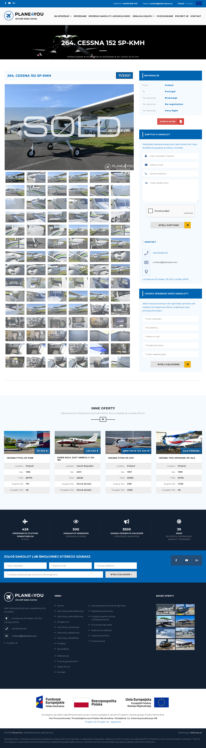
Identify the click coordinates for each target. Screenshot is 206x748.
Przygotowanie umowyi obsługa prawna (103, 618)
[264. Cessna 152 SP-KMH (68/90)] (36, 322)
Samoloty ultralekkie (68, 638)
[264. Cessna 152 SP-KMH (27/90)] (57, 230)
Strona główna (75, 57)
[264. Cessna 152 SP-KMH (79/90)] (14, 348)
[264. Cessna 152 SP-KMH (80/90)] (36, 348)
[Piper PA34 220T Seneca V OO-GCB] (165, 621)
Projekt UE (181, 16)
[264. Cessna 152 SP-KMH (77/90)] (99, 335)
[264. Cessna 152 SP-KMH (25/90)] (14, 230)
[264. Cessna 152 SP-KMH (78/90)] (120, 335)
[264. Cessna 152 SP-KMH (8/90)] (36, 190)
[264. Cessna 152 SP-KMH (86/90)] (36, 362)
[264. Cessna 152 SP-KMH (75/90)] (57, 335)
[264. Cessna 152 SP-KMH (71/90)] (99, 322)
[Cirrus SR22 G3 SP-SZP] (165, 632)
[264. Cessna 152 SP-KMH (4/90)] (78, 177)
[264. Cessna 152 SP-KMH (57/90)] (57, 296)
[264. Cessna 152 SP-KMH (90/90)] (120, 362)
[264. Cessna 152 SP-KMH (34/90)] (78, 243)
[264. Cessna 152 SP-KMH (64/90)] (78, 309)
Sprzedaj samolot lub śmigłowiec (109, 16)
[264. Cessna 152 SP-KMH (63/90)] (57, 309)
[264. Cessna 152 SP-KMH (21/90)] (57, 216)
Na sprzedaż (61, 16)
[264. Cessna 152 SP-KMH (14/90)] (36, 203)
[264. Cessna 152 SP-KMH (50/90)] (36, 282)
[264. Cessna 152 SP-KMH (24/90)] (120, 216)
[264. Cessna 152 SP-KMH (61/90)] (14, 309)
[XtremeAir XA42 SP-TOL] (185, 644)
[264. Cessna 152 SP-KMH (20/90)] (36, 216)
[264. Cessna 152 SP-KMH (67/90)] (14, 322)
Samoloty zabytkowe (68, 632)
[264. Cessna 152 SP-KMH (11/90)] (99, 190)
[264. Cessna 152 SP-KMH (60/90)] (120, 296)
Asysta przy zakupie (101, 630)
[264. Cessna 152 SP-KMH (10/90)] (78, 190)
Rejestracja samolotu (102, 611)
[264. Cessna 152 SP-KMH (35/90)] (99, 243)
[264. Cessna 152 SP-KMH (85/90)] (14, 362)
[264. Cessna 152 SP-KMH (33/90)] (57, 243)
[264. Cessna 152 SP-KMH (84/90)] (120, 348)
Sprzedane (80, 16)
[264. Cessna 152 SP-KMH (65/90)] (99, 309)
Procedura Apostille (101, 624)
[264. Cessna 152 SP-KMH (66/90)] (120, 309)
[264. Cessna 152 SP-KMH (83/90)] (99, 348)
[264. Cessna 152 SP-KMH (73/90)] (14, 335)
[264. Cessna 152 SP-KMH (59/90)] (99, 296)
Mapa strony (63, 666)
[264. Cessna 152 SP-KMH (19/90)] (14, 216)
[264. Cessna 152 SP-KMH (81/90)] (57, 348)
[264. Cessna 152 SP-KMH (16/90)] (78, 203)
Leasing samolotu (100, 635)
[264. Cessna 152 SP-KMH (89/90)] (99, 362)
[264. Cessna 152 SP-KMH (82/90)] (78, 348)
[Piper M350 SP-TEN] (165, 609)
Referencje (63, 655)
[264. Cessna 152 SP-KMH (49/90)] (14, 282)
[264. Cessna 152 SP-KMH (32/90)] (36, 243)
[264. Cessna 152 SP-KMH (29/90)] (99, 230)
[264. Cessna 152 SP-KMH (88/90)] (78, 362)
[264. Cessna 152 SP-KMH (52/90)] (78, 282)
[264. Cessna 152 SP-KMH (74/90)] (36, 335)
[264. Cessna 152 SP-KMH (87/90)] (57, 362)
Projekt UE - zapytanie (109, 721)
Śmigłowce (63, 622)
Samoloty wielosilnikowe (70, 616)
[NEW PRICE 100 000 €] (128, 442)
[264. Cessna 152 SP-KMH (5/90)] (99, 177)
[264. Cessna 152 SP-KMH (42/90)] (120, 256)
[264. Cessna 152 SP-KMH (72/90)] (120, 322)
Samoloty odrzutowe (68, 627)
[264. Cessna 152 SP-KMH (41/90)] (99, 256)
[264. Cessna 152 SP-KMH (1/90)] (14, 177)
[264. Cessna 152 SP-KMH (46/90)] (78, 269)
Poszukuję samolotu (67, 661)
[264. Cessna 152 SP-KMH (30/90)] (120, 230)
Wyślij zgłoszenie (169, 364)
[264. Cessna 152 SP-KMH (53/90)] (99, 282)
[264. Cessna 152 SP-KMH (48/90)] (120, 269)
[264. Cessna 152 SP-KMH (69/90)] (57, 322)
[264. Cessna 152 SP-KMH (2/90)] (36, 177)
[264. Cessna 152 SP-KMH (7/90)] (14, 190)
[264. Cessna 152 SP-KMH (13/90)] (14, 203)
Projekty (61, 643)
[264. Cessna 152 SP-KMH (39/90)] (57, 256)
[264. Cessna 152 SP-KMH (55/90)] (14, 296)
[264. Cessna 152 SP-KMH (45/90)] (57, 269)
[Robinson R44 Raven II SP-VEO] (165, 644)
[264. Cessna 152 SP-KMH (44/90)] (36, 269)
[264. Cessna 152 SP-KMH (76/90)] (78, 335)
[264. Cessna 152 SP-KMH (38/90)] (36, 256)
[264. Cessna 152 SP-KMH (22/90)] (78, 216)
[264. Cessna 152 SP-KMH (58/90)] (78, 296)
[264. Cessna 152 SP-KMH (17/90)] (99, 203)
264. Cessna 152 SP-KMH (128, 57)
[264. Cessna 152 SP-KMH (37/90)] (14, 256)
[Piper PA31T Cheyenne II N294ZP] (185, 621)
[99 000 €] (27, 442)
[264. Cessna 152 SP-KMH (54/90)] (120, 282)
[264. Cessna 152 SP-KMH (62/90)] (36, 309)
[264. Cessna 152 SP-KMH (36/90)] (120, 243)
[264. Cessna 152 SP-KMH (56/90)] (36, 296)
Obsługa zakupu (142, 16)
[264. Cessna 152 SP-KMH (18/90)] (120, 203)
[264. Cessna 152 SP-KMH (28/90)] (78, 230)
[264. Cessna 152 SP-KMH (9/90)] (57, 190)
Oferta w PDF (168, 121)
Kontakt (196, 16)
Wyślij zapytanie (169, 225)
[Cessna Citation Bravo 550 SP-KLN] (185, 632)
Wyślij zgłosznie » (121, 574)
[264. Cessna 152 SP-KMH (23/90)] (99, 216)
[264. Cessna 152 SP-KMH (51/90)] (57, 282)
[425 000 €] (78, 442)
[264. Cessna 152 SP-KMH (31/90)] (14, 243)
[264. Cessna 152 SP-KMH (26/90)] (36, 230)
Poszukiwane (165, 16)
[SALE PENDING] (179, 442)
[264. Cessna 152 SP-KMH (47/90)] (99, 269)
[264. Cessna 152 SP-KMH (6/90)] (120, 177)
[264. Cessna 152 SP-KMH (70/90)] (78, 322)
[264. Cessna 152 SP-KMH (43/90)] (14, 269)
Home (60, 605)
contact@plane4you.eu (165, 262)
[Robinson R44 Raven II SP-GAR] (185, 609)
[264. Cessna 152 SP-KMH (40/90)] (78, 256)
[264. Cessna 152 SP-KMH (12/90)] (120, 190)
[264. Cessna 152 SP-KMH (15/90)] (57, 203)
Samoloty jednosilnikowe (70, 611)
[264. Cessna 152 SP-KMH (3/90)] (57, 177)
